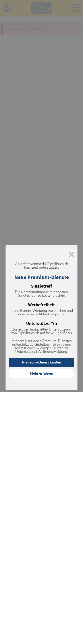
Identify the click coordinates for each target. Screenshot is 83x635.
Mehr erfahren (41, 373)
